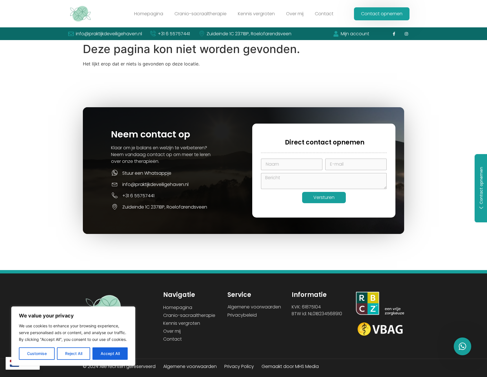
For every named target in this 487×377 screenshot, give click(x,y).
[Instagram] (406, 33)
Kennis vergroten (256, 13)
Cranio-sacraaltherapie (200, 13)
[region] (73, 336)
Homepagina (148, 13)
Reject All (73, 353)
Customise (37, 353)
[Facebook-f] (394, 33)
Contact (324, 13)
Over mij (295, 13)
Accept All (110, 353)
